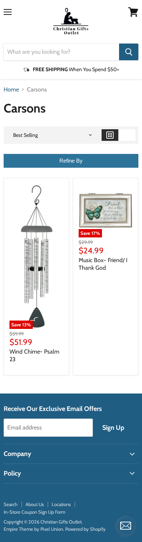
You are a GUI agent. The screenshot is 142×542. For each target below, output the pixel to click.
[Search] (128, 52)
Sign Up (113, 428)
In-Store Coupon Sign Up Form (34, 512)
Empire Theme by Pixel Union (33, 529)
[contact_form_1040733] (126, 526)
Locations (61, 504)
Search (10, 504)
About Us (34, 504)
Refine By (71, 161)
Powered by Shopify (85, 529)
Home (11, 89)
